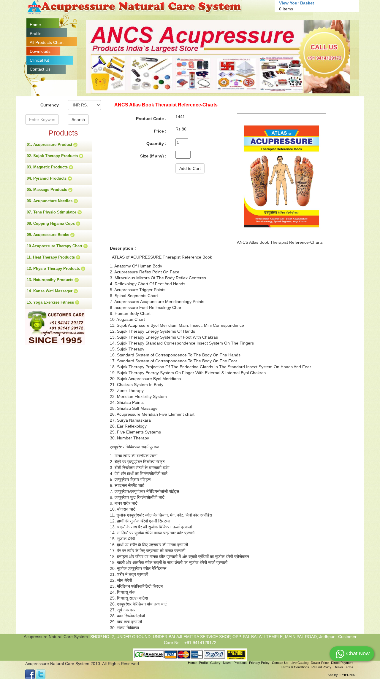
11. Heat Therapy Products (51, 257)
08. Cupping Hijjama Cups (51, 223)
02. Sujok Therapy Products (53, 156)
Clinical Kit (39, 60)
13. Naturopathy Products (51, 280)
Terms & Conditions (295, 667)
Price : (160, 131)
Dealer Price (320, 662)
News (227, 662)
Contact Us (40, 69)
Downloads (40, 51)
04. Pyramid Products (47, 178)
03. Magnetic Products (48, 167)
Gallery (215, 662)
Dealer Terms (343, 667)
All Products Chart (47, 42)
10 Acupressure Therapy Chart (55, 246)
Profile (36, 33)
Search (78, 119)
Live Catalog (299, 662)
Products (240, 662)
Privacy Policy (259, 662)
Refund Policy (321, 667)
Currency (49, 105)
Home (35, 24)
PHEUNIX (348, 675)
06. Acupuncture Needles (50, 201)
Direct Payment (342, 662)
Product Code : (151, 118)
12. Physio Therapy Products (54, 268)
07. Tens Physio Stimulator (52, 212)
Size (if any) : (153, 156)
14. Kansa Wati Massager (50, 291)
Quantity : (156, 143)
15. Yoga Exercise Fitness (51, 302)
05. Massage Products (47, 189)
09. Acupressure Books (48, 234)
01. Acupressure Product (50, 144)
